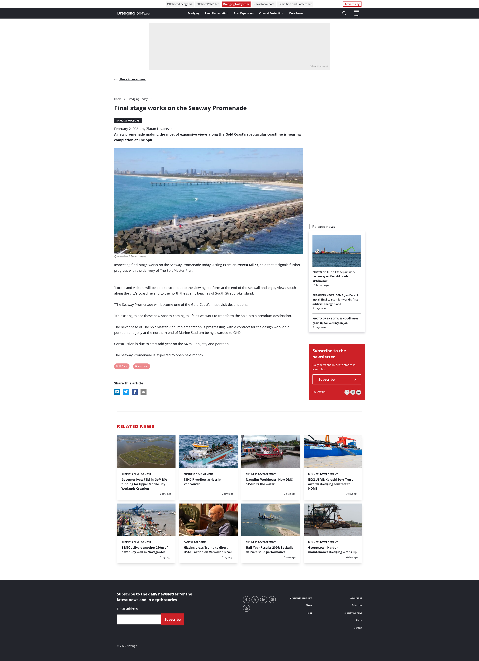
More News (296, 13)
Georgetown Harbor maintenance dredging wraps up (332, 549)
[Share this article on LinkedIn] (117, 392)
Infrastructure (128, 120)
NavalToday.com (264, 4)
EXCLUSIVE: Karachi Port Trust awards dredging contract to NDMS (330, 484)
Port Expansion (244, 13)
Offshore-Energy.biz (179, 4)
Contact (358, 627)
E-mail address (127, 609)
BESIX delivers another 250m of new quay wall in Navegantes (144, 549)
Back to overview (132, 79)
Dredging (193, 13)
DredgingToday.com (236, 4)
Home (117, 99)
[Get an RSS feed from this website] (246, 608)
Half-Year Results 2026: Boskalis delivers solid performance (269, 549)
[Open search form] (344, 13)
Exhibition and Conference (295, 4)
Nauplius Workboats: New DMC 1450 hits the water (269, 481)
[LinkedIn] (358, 392)
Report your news (353, 612)
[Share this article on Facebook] (135, 392)
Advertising (352, 4)
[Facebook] (347, 392)
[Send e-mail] (272, 599)
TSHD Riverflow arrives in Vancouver (202, 481)
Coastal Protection (271, 13)
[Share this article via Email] (144, 392)
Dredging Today (138, 99)
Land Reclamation (216, 13)
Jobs (309, 612)
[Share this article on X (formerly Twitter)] (126, 392)
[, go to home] (134, 13)
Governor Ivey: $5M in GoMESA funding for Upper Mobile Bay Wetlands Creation (144, 484)
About (359, 620)
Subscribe (326, 379)
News (309, 605)
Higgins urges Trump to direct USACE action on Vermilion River (208, 549)
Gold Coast (122, 366)
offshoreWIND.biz (208, 4)
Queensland (141, 366)
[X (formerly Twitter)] (352, 392)
